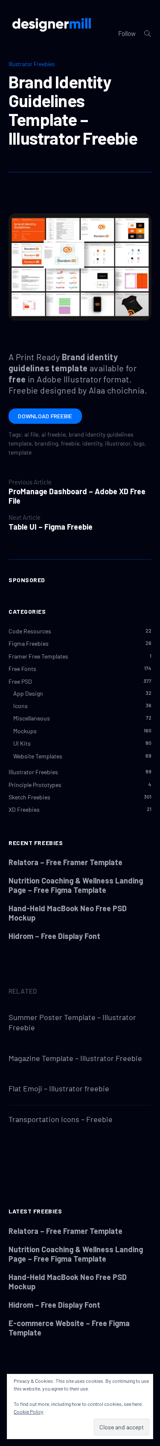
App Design (28, 693)
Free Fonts (22, 668)
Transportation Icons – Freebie (61, 1119)
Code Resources (30, 631)
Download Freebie (45, 416)
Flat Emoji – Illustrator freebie (59, 1088)
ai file (31, 434)
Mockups (25, 731)
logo (139, 443)
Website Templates (37, 756)
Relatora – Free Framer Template (65, 862)
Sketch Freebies (29, 797)
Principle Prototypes (35, 784)
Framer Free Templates (38, 656)
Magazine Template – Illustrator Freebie (75, 1058)
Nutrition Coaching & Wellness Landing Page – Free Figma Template (76, 885)
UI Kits (22, 743)
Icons (20, 705)
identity (92, 443)
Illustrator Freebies (32, 64)
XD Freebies (24, 809)
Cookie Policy (29, 1411)
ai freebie (53, 434)
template (20, 452)
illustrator (118, 443)
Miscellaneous (31, 718)
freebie (70, 443)
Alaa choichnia (117, 390)
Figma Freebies (29, 643)
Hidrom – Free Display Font (54, 936)
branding (46, 443)
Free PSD (20, 681)
